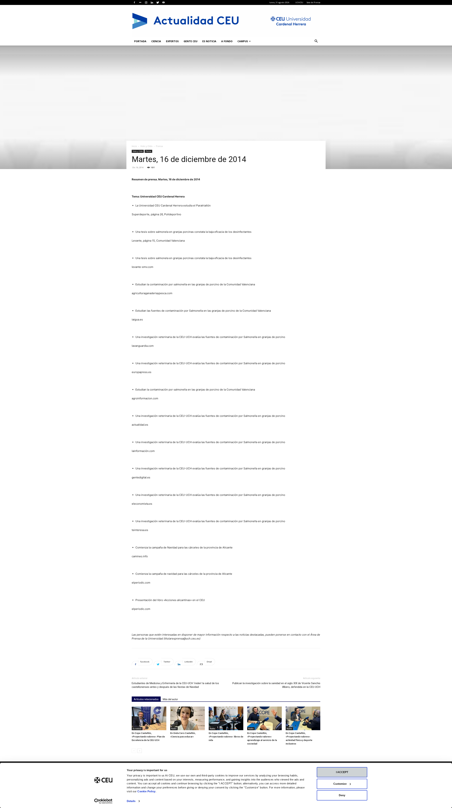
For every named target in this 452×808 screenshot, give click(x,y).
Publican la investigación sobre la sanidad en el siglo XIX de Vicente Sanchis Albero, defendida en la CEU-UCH (276, 685)
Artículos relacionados (146, 699)
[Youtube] (163, 2)
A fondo (227, 41)
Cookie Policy (146, 791)
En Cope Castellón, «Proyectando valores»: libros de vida (226, 736)
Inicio (134, 146)
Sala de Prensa (313, 2)
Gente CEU (190, 41)
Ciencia (156, 41)
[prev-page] (134, 751)
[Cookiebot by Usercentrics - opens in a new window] (103, 801)
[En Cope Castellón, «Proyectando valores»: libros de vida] (226, 718)
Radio (174, 728)
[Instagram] (146, 2)
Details (131, 801)
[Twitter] (157, 2)
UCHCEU (299, 2)
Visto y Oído (146, 146)
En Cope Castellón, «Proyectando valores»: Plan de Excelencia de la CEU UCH (148, 736)
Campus (242, 41)
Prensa (148, 151)
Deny (342, 795)
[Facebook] (134, 2)
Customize (340, 783)
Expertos (172, 41)
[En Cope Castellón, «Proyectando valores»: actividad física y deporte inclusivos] (303, 718)
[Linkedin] (151, 2)
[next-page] (139, 751)
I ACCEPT (342, 772)
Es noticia (209, 41)
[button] (316, 41)
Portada (140, 41)
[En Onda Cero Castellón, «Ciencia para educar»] (187, 718)
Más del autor (170, 699)
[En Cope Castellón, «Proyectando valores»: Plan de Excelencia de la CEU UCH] (149, 718)
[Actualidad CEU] (226, 21)
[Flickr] (140, 2)
